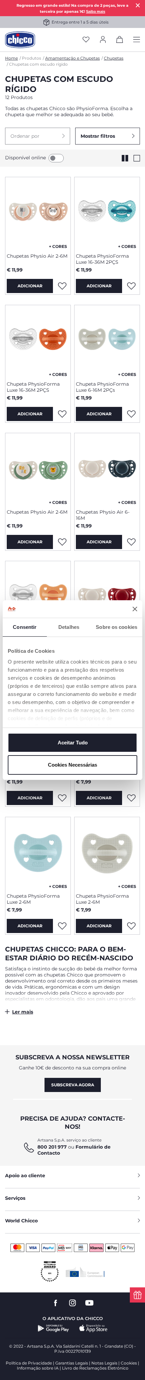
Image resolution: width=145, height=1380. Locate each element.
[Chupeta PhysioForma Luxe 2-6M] (37, 852)
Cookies (129, 1363)
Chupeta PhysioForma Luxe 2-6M (33, 899)
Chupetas (113, 58)
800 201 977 (52, 1147)
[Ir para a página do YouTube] (89, 1303)
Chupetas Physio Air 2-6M (37, 256)
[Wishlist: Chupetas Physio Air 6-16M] (131, 542)
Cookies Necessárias (72, 765)
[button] (37, 136)
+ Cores (58, 246)
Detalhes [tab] (68, 627)
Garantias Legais (71, 1363)
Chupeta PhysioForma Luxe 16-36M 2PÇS (102, 259)
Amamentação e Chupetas (72, 58)
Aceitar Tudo (73, 742)
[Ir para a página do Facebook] (56, 1303)
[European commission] (85, 1272)
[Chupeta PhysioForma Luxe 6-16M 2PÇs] (107, 341)
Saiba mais (95, 11)
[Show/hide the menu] (136, 40)
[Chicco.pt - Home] (20, 39)
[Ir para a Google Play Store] (53, 1328)
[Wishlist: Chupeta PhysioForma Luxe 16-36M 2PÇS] (131, 286)
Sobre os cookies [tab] (116, 627)
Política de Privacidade (29, 1363)
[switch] (56, 158)
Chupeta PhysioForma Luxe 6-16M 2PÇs (102, 387)
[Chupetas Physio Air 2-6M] (37, 213)
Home (11, 58)
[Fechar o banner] (135, 609)
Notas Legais (104, 1363)
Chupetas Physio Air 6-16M (102, 515)
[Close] (138, 5)
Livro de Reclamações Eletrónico (95, 1368)
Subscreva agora (72, 1084)
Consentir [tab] (24, 627)
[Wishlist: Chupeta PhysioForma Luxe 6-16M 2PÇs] (131, 414)
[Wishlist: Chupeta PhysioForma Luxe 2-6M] (131, 798)
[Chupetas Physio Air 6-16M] (107, 469)
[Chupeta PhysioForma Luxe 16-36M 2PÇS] (107, 213)
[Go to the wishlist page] (86, 40)
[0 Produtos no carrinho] (119, 41)
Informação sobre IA (38, 1368)
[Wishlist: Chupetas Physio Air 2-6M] (62, 286)
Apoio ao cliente (25, 1176)
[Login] (102, 40)
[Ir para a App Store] (93, 1328)
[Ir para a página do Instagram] (72, 1303)
